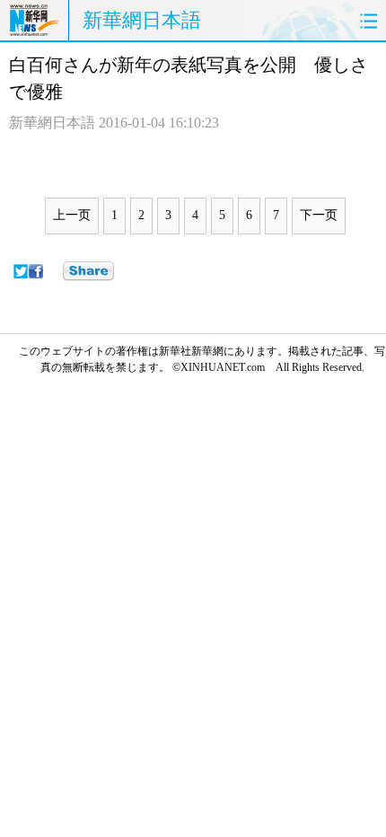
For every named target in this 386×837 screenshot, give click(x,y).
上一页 (72, 215)
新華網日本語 (142, 20)
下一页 (319, 215)
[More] (88, 271)
